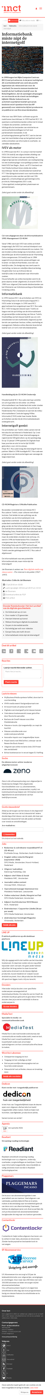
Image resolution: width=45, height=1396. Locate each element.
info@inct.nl (10, 1333)
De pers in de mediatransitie (17, 625)
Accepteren (37, 1392)
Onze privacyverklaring (9, 1337)
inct (5, 26)
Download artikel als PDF (15, 594)
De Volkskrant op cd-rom (15, 612)
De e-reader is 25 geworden (16, 615)
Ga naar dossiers (10, 1006)
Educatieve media (28, 20)
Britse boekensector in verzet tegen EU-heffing (23, 752)
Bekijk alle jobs (9, 925)
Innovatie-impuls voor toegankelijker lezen (21, 737)
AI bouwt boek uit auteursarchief (17, 707)
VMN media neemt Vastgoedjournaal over (21, 703)
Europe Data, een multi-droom (17, 632)
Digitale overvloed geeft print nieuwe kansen (22, 710)
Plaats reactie (11, 682)
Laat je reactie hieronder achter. (18, 667)
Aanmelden (10, 834)
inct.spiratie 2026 (15, 1128)
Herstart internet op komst (16, 618)
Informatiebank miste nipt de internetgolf (22, 635)
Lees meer (34, 1387)
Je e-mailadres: (8, 825)
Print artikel (10, 598)
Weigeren (24, 1392)
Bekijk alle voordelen (12, 1076)
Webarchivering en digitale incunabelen (21, 622)
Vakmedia (14, 20)
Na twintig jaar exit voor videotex (19, 628)
